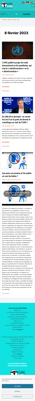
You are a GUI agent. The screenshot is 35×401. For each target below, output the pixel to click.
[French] (25, 2)
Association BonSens (17, 323)
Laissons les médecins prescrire (17, 316)
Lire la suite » (6, 91)
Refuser (17, 391)
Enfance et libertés (17, 341)
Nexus (14, 329)
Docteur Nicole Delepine (17, 314)
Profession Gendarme (17, 356)
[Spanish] (32, 2)
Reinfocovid (17, 310)
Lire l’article (5, 86)
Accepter (17, 386)
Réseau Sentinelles (17, 352)
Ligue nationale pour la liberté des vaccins (17, 325)
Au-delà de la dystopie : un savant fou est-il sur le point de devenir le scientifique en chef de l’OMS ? (16, 119)
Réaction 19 (17, 321)
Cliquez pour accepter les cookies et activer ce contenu (17, 194)
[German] (27, 2)
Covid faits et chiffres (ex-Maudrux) (17, 312)
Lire (3, 75)
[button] (4, 14)
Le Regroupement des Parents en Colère (17, 343)
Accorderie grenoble (17, 347)
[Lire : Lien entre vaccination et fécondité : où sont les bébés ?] (17, 161)
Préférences (17, 396)
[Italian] (30, 2)
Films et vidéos (6, 179)
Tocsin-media (17, 358)
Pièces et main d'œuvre (17, 345)
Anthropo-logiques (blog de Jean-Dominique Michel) (17, 337)
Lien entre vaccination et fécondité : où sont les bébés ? (17, 174)
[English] (22, 2)
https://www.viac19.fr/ (17, 339)
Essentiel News (17, 327)
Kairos (15, 354)
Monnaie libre (18, 349)
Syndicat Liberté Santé (17, 319)
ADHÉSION (26, 14)
